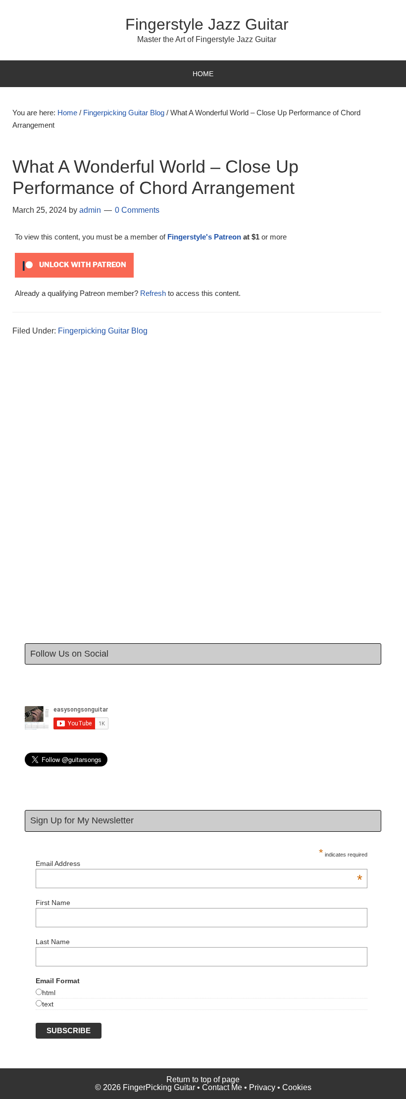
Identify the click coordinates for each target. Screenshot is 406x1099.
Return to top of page (203, 1079)
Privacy (262, 1087)
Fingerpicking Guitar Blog (103, 331)
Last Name (53, 942)
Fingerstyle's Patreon (204, 237)
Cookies (296, 1087)
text (47, 1004)
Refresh (153, 293)
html (48, 993)
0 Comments (137, 210)
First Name (53, 903)
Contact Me (222, 1087)
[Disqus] (203, 496)
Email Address (199, 863)
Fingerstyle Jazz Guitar (207, 24)
